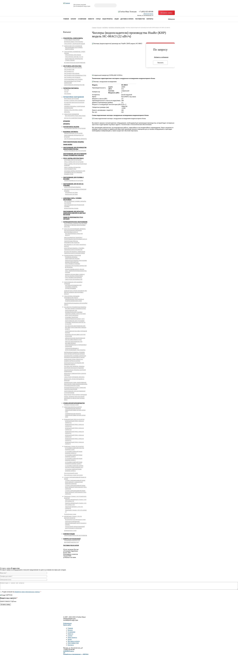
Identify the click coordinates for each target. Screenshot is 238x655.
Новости (91, 19)
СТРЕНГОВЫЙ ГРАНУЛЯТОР (72, 39)
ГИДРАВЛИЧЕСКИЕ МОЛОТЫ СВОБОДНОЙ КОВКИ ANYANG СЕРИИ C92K (75, 415)
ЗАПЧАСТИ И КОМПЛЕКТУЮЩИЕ (73, 118)
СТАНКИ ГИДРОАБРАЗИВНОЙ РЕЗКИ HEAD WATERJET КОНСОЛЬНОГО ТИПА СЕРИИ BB (76, 487)
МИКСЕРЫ (67, 112)
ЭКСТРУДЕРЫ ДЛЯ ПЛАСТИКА (72, 66)
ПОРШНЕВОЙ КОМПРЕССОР (72, 540)
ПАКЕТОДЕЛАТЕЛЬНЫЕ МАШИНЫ (73, 142)
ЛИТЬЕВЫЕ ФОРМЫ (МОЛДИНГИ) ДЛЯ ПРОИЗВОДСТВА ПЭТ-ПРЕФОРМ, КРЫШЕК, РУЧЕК (74, 172)
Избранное (171, 19)
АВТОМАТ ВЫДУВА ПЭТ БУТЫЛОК (73, 133)
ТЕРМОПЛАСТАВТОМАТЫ (71, 88)
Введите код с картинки (8, 598)
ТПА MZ (66, 91)
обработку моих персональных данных (27, 592)
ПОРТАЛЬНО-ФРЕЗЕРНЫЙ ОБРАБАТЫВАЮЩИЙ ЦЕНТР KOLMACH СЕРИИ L (75, 523)
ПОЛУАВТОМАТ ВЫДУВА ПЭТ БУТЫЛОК (75, 128)
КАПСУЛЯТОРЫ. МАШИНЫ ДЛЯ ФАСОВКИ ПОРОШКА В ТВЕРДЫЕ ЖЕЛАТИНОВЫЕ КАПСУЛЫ (75, 225)
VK (64, 652)
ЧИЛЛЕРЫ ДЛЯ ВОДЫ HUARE (117, 27)
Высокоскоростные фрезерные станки (75, 519)
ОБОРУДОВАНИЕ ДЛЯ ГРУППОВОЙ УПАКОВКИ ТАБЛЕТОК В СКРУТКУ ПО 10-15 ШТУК (75, 322)
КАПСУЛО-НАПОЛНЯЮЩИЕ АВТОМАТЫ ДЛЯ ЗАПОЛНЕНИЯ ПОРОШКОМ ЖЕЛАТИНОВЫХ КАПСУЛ (75, 230)
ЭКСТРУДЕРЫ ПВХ (69, 69)
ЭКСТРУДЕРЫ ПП (69, 71)
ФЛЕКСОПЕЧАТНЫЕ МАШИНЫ (72, 187)
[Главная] (66, 3)
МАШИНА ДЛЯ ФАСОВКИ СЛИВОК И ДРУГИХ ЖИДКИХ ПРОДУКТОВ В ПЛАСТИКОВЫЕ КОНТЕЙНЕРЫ (75, 276)
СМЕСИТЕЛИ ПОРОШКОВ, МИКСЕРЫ (74, 377)
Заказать (160, 63)
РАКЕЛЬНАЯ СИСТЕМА (71, 194)
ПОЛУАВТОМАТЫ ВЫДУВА (71, 126)
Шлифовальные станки (70, 530)
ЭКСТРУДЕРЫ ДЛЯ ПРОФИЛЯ (72, 77)
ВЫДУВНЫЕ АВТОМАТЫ (70, 131)
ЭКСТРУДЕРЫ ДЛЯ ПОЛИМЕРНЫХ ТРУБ (75, 75)
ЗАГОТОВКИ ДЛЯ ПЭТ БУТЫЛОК (72, 160)
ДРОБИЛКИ (66, 121)
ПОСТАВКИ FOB (140, 19)
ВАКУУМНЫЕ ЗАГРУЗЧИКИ (71, 98)
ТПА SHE (66, 89)
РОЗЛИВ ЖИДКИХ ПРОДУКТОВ (72, 255)
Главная (66, 19)
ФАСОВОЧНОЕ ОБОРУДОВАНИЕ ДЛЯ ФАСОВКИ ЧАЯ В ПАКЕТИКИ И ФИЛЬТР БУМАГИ (75, 327)
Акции (116, 19)
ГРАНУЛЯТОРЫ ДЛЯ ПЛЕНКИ (73, 55)
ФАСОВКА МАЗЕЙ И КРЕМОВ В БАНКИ (75, 308)
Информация (67, 623)
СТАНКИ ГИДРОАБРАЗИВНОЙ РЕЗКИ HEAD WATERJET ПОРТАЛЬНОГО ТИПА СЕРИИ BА (75, 492)
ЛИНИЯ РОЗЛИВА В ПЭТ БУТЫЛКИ (73, 180)
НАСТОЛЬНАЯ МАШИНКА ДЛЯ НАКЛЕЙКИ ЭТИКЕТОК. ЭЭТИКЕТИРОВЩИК (73, 287)
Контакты (150, 19)
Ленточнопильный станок (71, 473)
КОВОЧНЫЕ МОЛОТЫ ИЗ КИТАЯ (73, 407)
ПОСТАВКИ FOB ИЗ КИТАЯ (71, 545)
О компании (82, 19)
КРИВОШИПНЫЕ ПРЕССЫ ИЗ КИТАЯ (74, 419)
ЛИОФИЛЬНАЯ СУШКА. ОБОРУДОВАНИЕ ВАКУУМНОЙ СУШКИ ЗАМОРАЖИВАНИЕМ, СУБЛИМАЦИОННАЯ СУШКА (75, 384)
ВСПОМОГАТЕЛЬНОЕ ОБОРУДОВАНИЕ (74, 62)
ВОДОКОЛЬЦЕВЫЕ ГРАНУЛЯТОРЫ (73, 41)
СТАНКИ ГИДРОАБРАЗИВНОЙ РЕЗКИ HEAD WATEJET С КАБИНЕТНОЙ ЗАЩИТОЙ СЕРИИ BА (75, 482)
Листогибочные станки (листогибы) (73, 475)
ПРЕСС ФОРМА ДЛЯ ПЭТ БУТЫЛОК (73, 162)
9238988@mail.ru (68, 651)
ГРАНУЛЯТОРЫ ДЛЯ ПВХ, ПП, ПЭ (74, 57)
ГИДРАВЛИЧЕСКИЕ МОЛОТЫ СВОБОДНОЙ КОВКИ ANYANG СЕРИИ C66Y (75, 410)
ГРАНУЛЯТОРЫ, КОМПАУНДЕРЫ (73, 38)
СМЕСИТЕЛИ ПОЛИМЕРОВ (71, 114)
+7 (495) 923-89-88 (146, 12)
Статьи (98, 19)
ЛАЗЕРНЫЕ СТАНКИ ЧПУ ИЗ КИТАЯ (74, 446)
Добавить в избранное (161, 57)
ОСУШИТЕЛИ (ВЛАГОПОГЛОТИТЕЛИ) (74, 102)
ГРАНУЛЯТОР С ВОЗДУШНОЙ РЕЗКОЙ (74, 43)
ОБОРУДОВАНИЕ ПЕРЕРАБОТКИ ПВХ (74, 85)
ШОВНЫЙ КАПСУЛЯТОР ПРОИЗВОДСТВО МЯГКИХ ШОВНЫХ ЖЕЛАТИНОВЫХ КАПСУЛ (75, 292)
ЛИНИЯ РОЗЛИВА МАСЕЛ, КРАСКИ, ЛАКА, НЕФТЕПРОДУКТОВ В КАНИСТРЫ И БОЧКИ (76, 271)
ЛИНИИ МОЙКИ (67, 144)
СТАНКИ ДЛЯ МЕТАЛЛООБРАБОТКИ (74, 403)
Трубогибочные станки (70, 514)
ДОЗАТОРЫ (67, 104)
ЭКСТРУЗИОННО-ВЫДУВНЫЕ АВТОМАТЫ (75, 138)
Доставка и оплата (126, 19)
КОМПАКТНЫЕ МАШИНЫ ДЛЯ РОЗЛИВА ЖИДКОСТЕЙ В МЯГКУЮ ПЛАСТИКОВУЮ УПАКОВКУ (76, 262)
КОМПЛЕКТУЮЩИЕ (69, 534)
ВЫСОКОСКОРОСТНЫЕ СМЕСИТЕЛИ (75, 115)
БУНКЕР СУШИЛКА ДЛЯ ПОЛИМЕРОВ (74, 100)
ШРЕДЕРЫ (66, 124)
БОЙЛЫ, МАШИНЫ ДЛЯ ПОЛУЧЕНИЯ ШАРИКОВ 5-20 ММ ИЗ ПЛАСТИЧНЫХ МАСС (74, 398)
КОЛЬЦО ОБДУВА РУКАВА (71, 208)
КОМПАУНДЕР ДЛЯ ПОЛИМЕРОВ (73, 46)
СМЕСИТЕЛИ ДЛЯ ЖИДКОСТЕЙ (73, 279)
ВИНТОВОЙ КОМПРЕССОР (71, 542)
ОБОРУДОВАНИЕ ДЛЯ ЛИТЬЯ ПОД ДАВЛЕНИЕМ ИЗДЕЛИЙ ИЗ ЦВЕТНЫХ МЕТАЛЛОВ (74, 213)
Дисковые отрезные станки (71, 404)
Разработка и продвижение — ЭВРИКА (75, 654)
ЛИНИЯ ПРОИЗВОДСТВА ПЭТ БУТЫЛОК (75, 150)
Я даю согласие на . (21, 592)
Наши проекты (107, 19)
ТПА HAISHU (67, 93)
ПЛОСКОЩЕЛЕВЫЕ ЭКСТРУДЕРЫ (73, 79)
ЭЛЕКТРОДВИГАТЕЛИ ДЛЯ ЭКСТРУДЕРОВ (75, 535)
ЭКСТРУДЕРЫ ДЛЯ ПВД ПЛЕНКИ (73, 67)
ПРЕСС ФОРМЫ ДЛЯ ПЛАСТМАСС (73, 158)
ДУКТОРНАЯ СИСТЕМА (71, 192)
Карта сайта (67, 625)
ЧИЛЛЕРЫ (105, 27)
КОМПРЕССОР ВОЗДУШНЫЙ (71, 539)
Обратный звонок (148, 13)
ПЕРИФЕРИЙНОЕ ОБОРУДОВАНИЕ (73, 97)
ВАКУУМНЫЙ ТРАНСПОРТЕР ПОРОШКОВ (75, 394)
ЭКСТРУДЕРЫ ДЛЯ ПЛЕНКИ (71, 73)
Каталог (73, 19)
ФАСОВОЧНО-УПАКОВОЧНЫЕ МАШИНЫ (75, 307)
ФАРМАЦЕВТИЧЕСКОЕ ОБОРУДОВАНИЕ (75, 222)
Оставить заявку (166, 13)
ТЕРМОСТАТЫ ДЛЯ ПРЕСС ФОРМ (73, 110)
